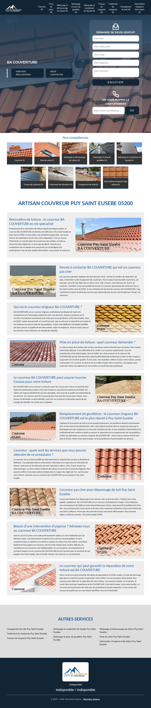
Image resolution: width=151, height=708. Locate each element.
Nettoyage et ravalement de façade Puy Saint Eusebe (74, 630)
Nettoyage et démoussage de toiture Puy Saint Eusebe (121, 630)
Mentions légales (91, 699)
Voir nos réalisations (23, 73)
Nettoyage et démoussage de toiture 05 (62, 8)
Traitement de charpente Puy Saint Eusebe (27, 633)
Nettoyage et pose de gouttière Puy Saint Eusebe (72, 638)
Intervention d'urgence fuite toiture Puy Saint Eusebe (120, 643)
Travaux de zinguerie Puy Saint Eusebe (25, 638)
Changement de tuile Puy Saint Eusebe (25, 629)
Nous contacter (56, 73)
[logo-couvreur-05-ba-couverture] (75, 671)
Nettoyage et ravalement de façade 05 (89, 8)
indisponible (65, 690)
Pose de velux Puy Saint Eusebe (115, 636)
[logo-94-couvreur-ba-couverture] (13, 8)
